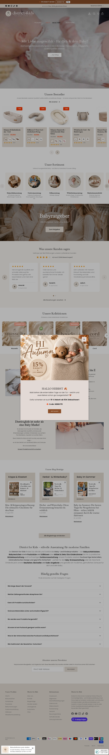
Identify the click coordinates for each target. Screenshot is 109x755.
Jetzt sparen (54, 411)
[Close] (32, 748)
